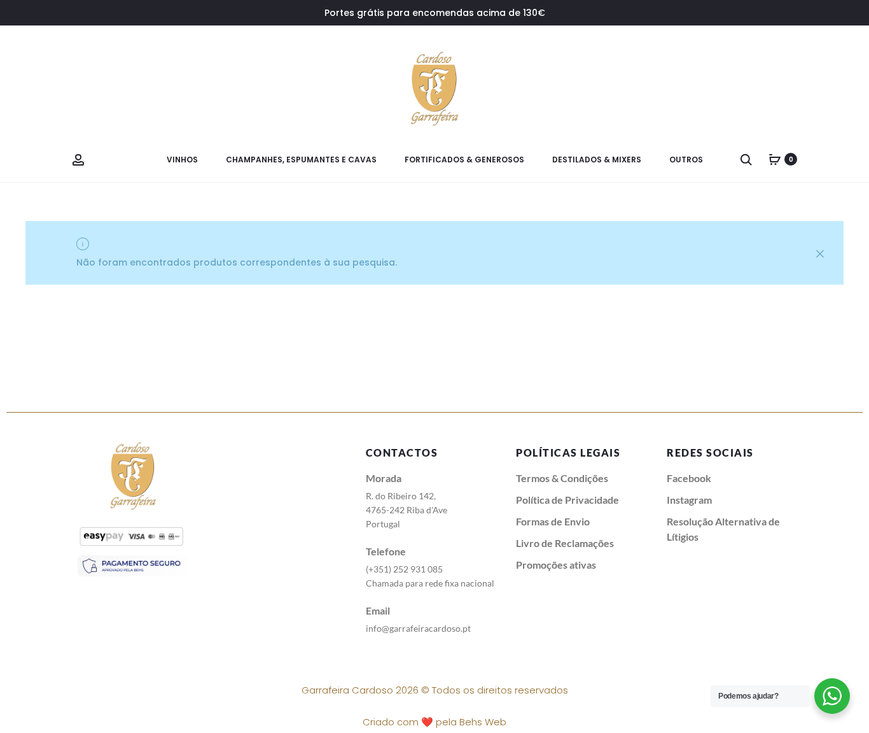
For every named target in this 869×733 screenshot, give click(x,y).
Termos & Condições (562, 478)
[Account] (78, 159)
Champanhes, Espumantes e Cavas (301, 159)
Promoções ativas (556, 565)
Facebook (689, 478)
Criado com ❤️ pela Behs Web (434, 722)
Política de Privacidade (567, 500)
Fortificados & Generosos (464, 159)
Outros (686, 159)
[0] (774, 159)
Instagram (689, 500)
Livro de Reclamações (565, 543)
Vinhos (182, 159)
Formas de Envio (553, 521)
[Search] (746, 159)
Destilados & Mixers (596, 159)
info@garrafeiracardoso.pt (418, 628)
